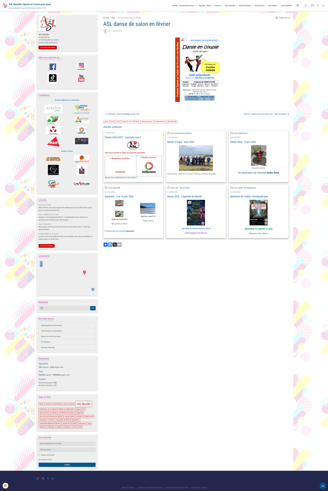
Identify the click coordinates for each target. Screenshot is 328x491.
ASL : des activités (182, 188)
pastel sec (55, 413)
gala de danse (44, 413)
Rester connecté (47, 455)
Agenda (202, 5)
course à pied (69, 416)
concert (48, 404)
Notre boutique (245, 5)
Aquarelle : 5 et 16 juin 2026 (119, 196)
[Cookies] (5, 486)
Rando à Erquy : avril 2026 (180, 142)
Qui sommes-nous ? (187, 5)
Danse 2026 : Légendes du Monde (184, 196)
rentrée (42, 427)
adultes (58, 427)
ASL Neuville (172, 121)
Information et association (67, 331)
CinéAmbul (43, 409)
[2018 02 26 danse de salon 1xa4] (197, 69)
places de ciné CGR (69, 423)
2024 (52, 420)
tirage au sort (89, 416)
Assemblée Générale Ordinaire (50, 423)
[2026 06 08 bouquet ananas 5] (258, 155)
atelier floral (70, 409)
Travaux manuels (67, 347)
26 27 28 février (134, 121)
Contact (217, 5)
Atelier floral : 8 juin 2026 (243, 142)
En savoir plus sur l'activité (258, 172)
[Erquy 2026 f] (195, 158)
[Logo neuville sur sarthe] (53, 109)
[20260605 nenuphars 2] (119, 214)
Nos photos (260, 5)
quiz (89, 423)
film (83, 409)
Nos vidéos (272, 5)
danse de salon (147, 121)
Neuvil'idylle (57, 404)
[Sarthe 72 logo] (53, 120)
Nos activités (230, 5)
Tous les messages (46, 246)
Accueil (175, 5)
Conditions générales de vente (177, 488)
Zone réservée (286, 5)
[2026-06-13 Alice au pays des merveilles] (258, 212)
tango (124, 121)
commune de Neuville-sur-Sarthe (51, 416)
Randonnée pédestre (183, 133)
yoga (78, 409)
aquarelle (79, 413)
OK (93, 308)
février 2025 (77, 427)
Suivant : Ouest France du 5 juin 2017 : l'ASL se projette (265, 114)
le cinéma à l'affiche (56, 409)
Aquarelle (116, 188)
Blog (209, 5)
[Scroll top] (323, 486)
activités (79, 416)
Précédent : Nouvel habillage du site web (123, 114)
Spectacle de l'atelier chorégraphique (249, 196)
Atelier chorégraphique (247, 188)
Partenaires (67, 342)
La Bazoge (50, 427)
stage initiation (160, 121)
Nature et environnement (67, 336)
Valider (67, 465)
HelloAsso (67, 427)
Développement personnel (67, 325)
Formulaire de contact (47, 47)
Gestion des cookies (199, 488)
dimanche (59, 420)
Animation (81, 423)
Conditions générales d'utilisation (150, 488)
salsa (106, 121)
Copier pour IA (284, 18)
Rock (112, 121)
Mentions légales (128, 488)
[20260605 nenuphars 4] (119, 204)
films (41, 404)
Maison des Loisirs (67, 413)
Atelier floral (243, 133)
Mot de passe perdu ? (45, 459)
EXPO (67, 420)
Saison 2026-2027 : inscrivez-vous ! (123, 137)
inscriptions (44, 420)
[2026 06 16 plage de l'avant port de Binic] (148, 208)
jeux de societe (69, 404)
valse (118, 121)
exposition (75, 420)
